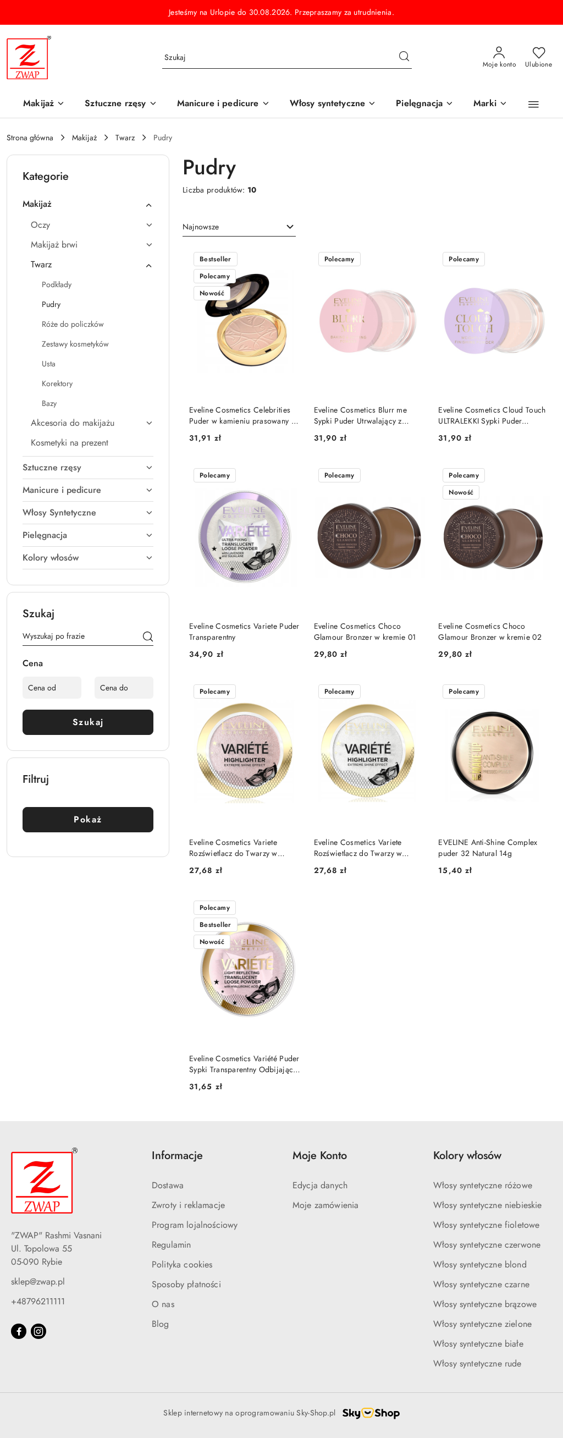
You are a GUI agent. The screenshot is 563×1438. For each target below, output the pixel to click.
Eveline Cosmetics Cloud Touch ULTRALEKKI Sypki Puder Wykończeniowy (491, 415)
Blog (160, 1324)
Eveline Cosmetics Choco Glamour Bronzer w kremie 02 (490, 632)
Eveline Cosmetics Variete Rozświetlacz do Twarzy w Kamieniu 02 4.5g (358, 848)
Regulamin (171, 1244)
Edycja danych (319, 1185)
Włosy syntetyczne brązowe (485, 1304)
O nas (163, 1304)
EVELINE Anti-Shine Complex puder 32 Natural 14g (487, 848)
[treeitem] (88, 204)
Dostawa (168, 1185)
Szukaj (88, 722)
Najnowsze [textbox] (201, 226)
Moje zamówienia (325, 1205)
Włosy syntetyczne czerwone (486, 1244)
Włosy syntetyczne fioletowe (486, 1225)
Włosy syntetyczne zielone (482, 1324)
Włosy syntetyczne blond (480, 1264)
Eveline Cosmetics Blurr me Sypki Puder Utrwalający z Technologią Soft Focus (360, 415)
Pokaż (88, 819)
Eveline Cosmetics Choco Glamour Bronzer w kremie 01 (365, 632)
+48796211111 (38, 1301)
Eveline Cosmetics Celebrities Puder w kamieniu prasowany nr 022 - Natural (243, 415)
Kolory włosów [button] (467, 1155)
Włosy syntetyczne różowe (482, 1185)
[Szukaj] (147, 638)
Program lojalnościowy (195, 1225)
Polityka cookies (182, 1264)
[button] (490, 104)
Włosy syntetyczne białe (478, 1343)
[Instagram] (38, 1331)
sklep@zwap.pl (38, 1281)
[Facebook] (18, 1331)
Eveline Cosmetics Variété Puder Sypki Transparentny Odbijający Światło (244, 1064)
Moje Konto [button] (319, 1155)
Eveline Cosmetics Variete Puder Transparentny (244, 632)
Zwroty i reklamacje (188, 1205)
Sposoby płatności (186, 1284)
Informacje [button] (177, 1155)
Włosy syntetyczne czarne (481, 1284)
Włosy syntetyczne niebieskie (487, 1205)
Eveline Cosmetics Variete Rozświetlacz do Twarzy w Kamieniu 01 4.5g (233, 848)
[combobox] (239, 227)
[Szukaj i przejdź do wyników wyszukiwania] (404, 58)
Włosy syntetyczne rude (477, 1363)
